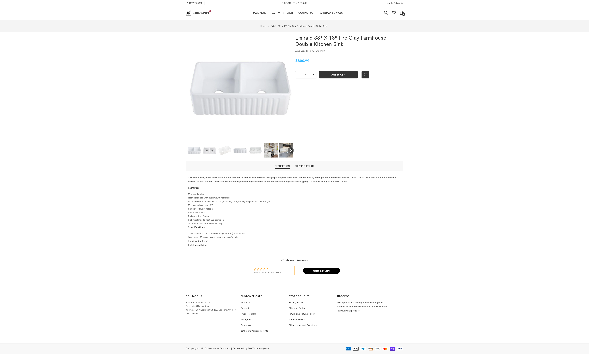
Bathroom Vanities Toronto (254, 330)
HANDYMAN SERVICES (331, 12)
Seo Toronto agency (258, 348)
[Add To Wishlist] (365, 74)
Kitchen (288, 12)
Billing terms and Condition (303, 325)
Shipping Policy (297, 308)
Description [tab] (282, 166)
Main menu (259, 12)
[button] (194, 150)
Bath (274, 12)
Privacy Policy (296, 302)
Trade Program (248, 313)
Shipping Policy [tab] (304, 166)
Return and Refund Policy (302, 313)
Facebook (246, 325)
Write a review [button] (321, 270)
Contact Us (305, 12)
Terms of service (297, 319)
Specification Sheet (198, 240)
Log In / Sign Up (395, 3)
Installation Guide (197, 244)
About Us (245, 302)
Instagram (246, 319)
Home (263, 26)
